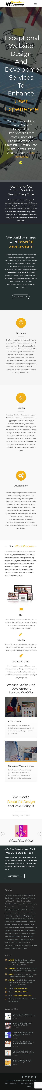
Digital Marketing (14, 936)
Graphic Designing (21, 922)
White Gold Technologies (24, 1080)
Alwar (7, 904)
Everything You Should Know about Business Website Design (23, 1052)
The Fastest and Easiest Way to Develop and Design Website (23, 1042)
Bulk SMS (24, 936)
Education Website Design (19, 930)
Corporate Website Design (25, 925)
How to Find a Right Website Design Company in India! (22, 1061)
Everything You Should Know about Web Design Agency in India (24, 1015)
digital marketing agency (24, 916)
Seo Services (25, 939)
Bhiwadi (12, 904)
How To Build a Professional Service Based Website (22, 1024)
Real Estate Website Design (14, 927)
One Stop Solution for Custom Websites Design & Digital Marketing (23, 1034)
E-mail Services (15, 939)
